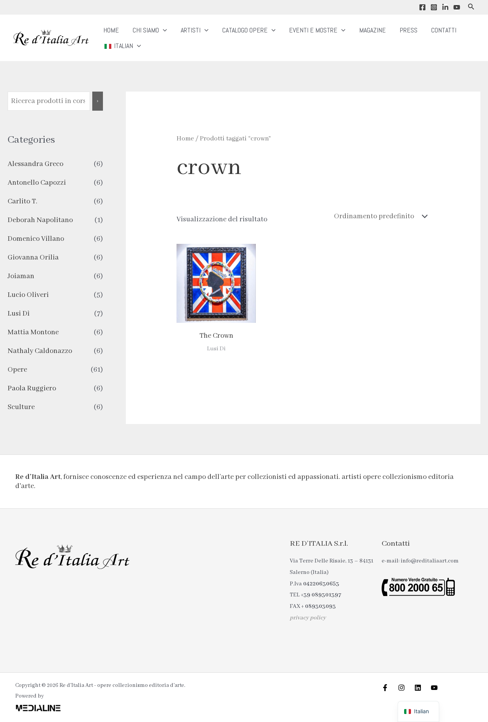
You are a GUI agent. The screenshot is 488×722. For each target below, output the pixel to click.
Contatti (443, 30)
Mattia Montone (33, 332)
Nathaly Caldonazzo (40, 351)
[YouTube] (456, 7)
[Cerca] (97, 101)
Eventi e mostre (313, 30)
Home (111, 30)
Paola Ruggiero (32, 388)
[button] (471, 7)
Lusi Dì (19, 313)
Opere (17, 369)
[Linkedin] (445, 7)
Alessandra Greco (35, 164)
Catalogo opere (245, 30)
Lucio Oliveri (28, 295)
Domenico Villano (36, 238)
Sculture (21, 407)
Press (408, 30)
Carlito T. (22, 201)
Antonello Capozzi (37, 182)
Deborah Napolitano (40, 220)
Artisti (191, 30)
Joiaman (21, 276)
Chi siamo (146, 30)
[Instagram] (433, 7)
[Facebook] (422, 7)
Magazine (372, 30)
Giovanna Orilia (33, 257)
